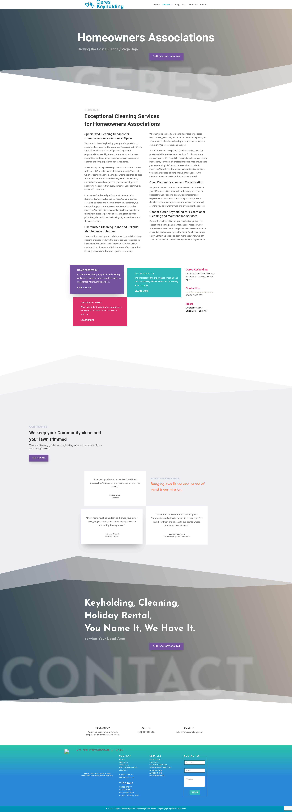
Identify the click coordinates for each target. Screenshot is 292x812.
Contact (204, 5)
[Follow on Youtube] (99, 782)
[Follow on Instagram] (95, 782)
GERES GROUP (125, 787)
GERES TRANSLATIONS (129, 795)
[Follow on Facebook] (90, 782)
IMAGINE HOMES (126, 792)
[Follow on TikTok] (104, 782)
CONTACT (123, 770)
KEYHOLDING (155, 759)
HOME (122, 759)
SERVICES (123, 762)
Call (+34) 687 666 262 (166, 56)
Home (157, 5)
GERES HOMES (125, 790)
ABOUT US (123, 765)
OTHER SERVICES (157, 776)
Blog (177, 5)
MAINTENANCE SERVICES (160, 767)
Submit (194, 792)
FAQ (184, 5)
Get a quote (38, 458)
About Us (193, 5)
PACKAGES (154, 762)
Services (166, 5)
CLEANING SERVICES (158, 765)
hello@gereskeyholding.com (199, 292)
